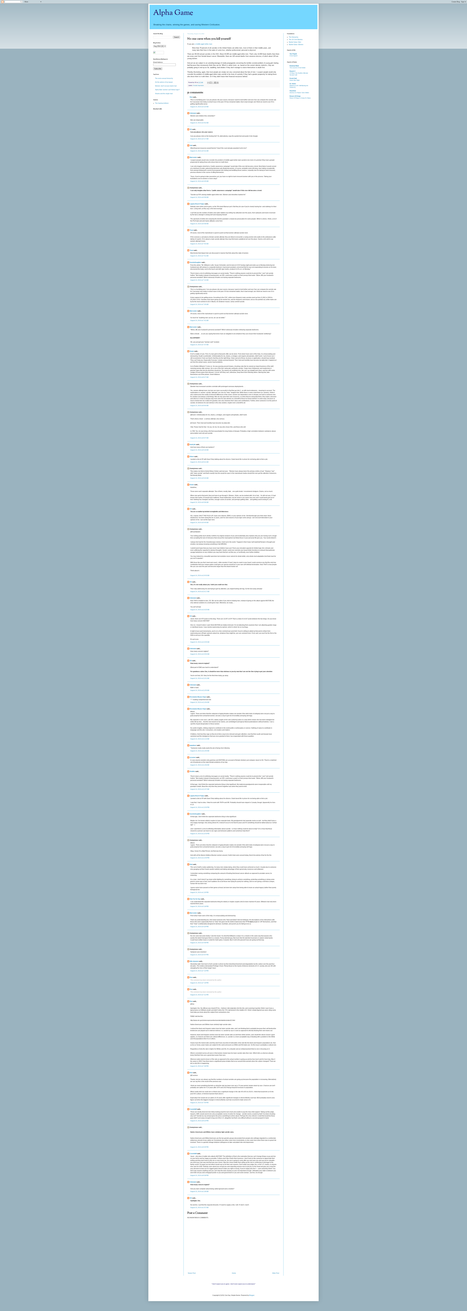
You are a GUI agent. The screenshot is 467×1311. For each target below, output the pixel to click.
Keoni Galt (293, 78)
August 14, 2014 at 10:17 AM (199, 591)
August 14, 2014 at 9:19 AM (199, 450)
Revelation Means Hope (198, 697)
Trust (191, 230)
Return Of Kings (295, 96)
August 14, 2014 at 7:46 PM (199, 1066)
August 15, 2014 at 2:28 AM (199, 1191)
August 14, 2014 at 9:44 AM (199, 522)
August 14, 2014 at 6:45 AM (199, 181)
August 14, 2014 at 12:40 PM (199, 858)
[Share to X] (213, 82)
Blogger (251, 1295)
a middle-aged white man (203, 44)
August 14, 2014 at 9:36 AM (199, 502)
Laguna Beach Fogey (197, 204)
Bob (191, 864)
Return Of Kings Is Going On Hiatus (300, 98)
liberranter (193, 157)
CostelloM (193, 1109)
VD (191, 129)
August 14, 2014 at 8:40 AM (199, 405)
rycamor (193, 757)
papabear (193, 745)
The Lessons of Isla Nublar (297, 67)
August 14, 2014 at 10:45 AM (199, 642)
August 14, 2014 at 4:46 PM (199, 943)
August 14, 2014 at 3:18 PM (199, 906)
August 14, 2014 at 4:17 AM (199, 139)
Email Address (158, 62)
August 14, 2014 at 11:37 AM (199, 789)
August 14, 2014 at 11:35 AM (199, 751)
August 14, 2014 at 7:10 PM (199, 971)
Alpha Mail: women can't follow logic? (167, 90)
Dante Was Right (295, 80)
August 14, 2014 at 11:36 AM (199, 765)
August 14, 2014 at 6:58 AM (199, 197)
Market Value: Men (295, 42)
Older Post (275, 1273)
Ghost (192, 456)
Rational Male (294, 66)
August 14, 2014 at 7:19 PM (199, 983)
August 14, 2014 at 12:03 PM (199, 833)
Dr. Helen (293, 84)
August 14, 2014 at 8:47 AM (199, 438)
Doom (192, 351)
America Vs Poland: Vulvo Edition (299, 92)
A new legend (293, 55)
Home (234, 1273)
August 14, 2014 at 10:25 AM (199, 610)
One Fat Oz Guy (195, 899)
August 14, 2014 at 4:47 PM (199, 955)
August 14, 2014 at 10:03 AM (199, 575)
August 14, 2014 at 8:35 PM (199, 1147)
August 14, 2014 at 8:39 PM (199, 1175)
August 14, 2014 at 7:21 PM (199, 995)
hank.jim (193, 444)
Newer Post (192, 1273)
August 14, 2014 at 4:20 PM (199, 926)
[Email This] (208, 82)
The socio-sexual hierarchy (164, 78)
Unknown (193, 113)
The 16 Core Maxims (296, 39)
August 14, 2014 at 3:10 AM (199, 107)
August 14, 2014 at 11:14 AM (199, 739)
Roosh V (292, 71)
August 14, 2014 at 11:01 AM (199, 678)
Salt (191, 145)
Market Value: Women (296, 44)
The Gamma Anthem (162, 103)
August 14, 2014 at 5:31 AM (199, 151)
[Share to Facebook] (215, 82)
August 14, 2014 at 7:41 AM (199, 320)
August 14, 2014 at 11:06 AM (199, 702)
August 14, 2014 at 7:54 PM (199, 1102)
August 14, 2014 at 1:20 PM (199, 892)
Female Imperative (198, 85)
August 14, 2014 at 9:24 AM (199, 478)
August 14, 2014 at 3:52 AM (199, 123)
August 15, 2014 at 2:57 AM (199, 1207)
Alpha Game (173, 13)
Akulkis (192, 771)
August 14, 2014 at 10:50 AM (199, 654)
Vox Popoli (293, 54)
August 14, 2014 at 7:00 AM (199, 244)
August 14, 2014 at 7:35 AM (199, 304)
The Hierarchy (293, 37)
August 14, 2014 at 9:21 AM (199, 462)
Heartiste (293, 91)
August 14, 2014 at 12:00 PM (199, 807)
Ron (191, 97)
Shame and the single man (164, 93)
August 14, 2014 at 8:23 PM (199, 1121)
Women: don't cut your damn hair (166, 86)
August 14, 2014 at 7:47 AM (199, 345)
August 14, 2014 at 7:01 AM (199, 256)
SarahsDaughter (195, 262)
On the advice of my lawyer (164, 82)
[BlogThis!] (210, 82)
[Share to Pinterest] (217, 82)
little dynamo (194, 961)
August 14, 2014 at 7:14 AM (199, 280)
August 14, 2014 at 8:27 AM (199, 377)
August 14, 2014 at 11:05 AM (199, 690)
